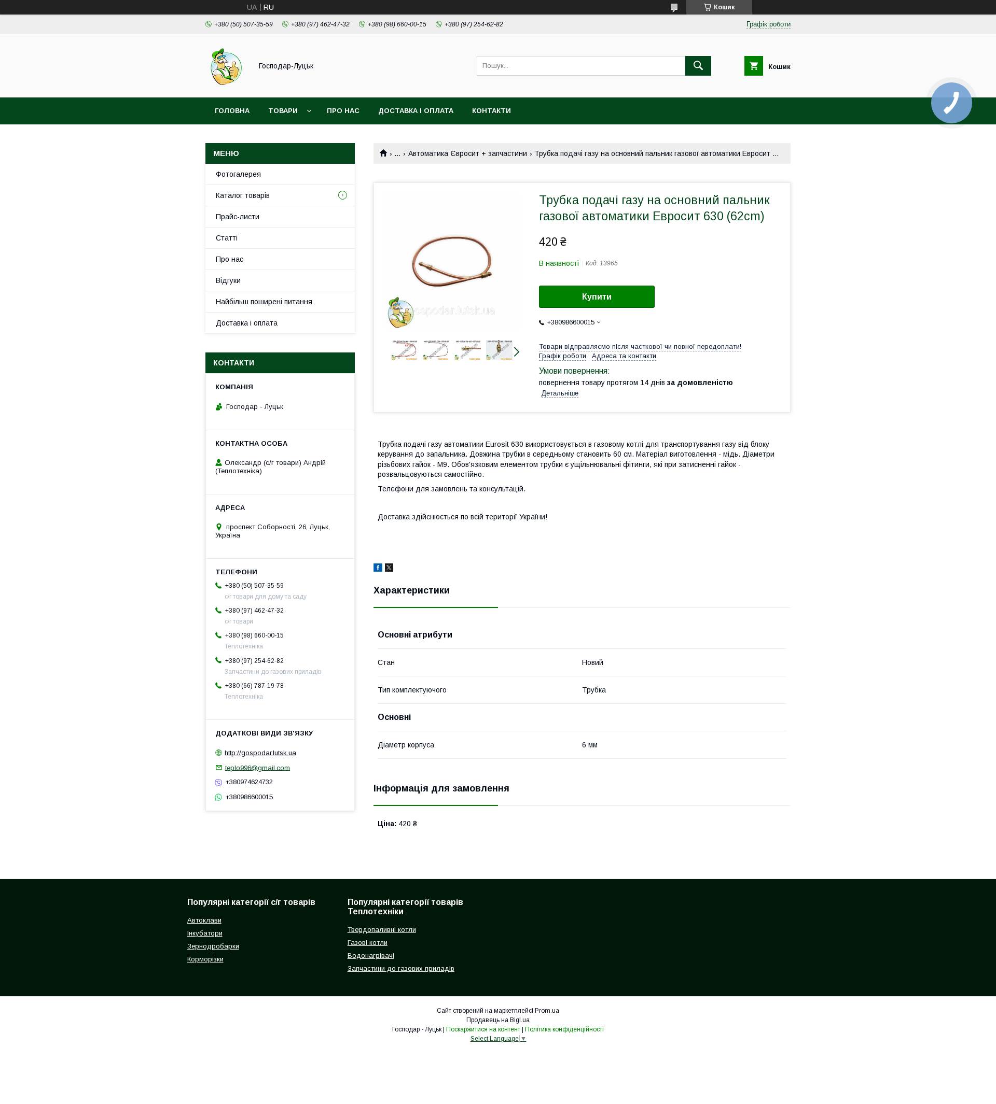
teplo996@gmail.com (257, 767)
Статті (227, 238)
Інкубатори (205, 933)
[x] (389, 569)
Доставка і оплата (415, 111)
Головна (232, 111)
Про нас (343, 111)
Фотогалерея (238, 174)
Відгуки (228, 280)
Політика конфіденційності (564, 1029)
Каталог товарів (243, 195)
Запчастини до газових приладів (401, 968)
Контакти (491, 111)
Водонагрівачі (371, 955)
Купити (597, 296)
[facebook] (378, 569)
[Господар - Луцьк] (225, 84)
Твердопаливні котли (382, 929)
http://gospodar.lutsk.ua (260, 753)
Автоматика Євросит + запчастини (467, 153)
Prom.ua (547, 1010)
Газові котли (368, 942)
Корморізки (205, 959)
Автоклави (204, 920)
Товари (283, 111)
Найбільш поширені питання (264, 302)
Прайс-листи (237, 217)
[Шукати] (698, 66)
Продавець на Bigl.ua (498, 1020)
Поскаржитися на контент (483, 1029)
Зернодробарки (213, 946)
